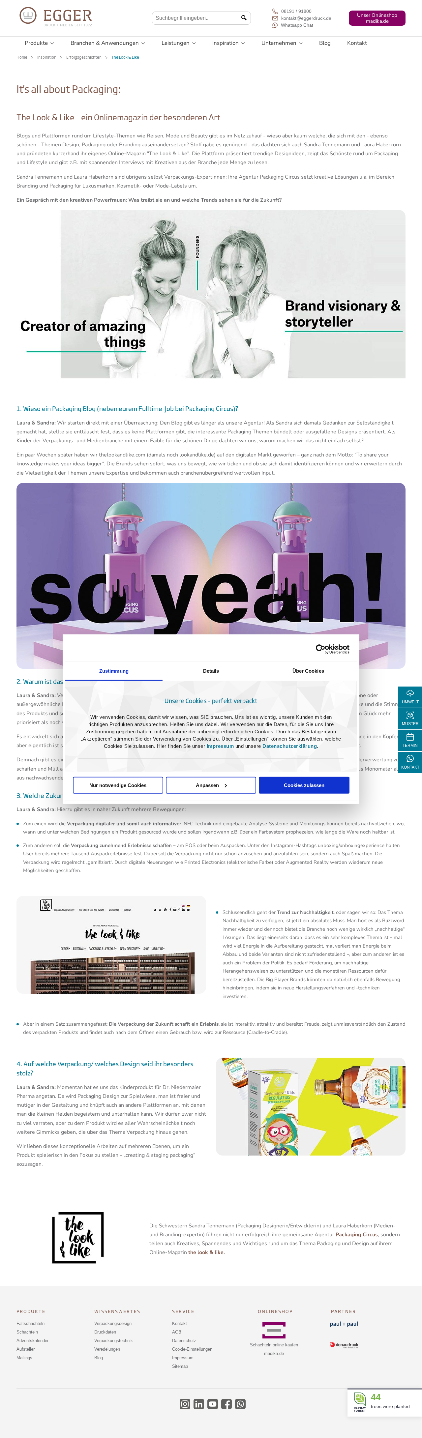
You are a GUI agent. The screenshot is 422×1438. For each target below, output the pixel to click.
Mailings (24, 1357)
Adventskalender (32, 1340)
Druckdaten (105, 1332)
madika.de (274, 1353)
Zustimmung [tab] (114, 670)
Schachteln (27, 1332)
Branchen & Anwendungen (108, 43)
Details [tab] (211, 670)
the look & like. (206, 1252)
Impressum (220, 746)
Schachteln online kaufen (274, 1344)
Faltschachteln (30, 1323)
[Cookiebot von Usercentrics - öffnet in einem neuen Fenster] (320, 649)
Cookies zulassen (304, 785)
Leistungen (179, 43)
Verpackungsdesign (113, 1323)
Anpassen (207, 785)
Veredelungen (107, 1349)
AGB (176, 1332)
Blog (325, 43)
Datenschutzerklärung (289, 746)
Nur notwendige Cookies (117, 785)
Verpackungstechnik (113, 1340)
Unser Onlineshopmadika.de (377, 18)
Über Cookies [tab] (308, 670)
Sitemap (180, 1366)
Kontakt (357, 43)
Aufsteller (25, 1349)
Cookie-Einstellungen (192, 1349)
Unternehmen (282, 43)
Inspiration (228, 43)
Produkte (39, 43)
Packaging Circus (357, 1234)
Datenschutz (184, 1340)
